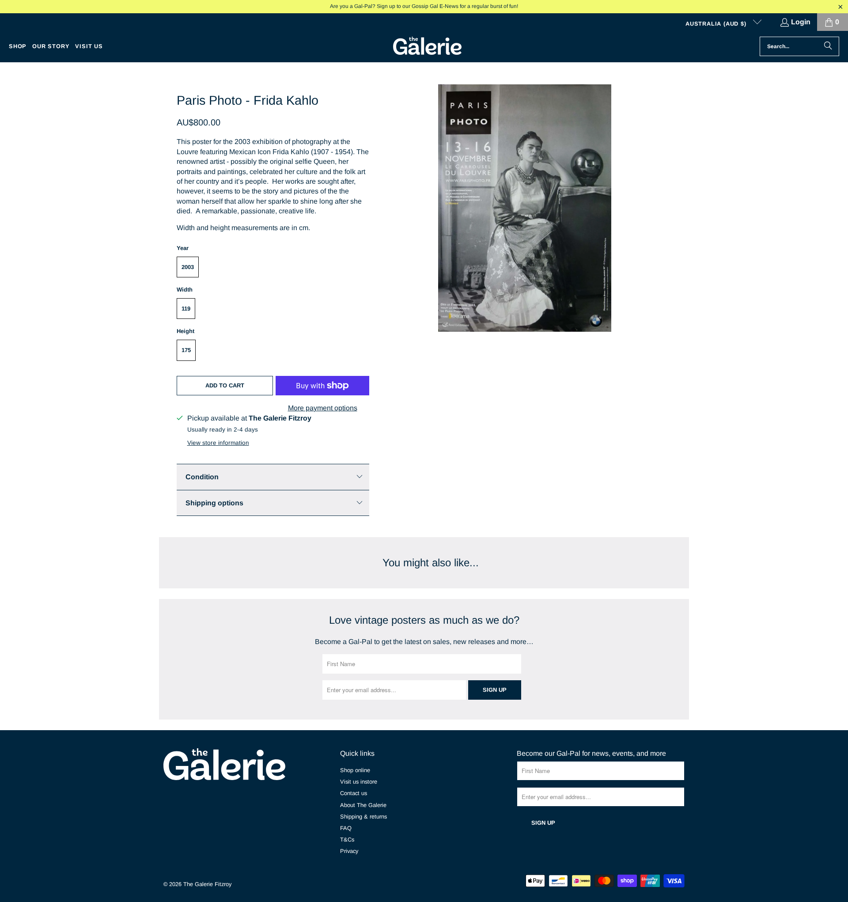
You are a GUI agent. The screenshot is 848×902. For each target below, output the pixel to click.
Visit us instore (358, 781)
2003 (188, 267)
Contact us (353, 793)
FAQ (346, 828)
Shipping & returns (363, 816)
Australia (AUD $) (716, 23)
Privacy (349, 851)
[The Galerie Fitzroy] (427, 46)
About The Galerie (363, 805)
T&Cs (347, 839)
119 (186, 308)
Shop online (355, 770)
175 (186, 350)
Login (800, 22)
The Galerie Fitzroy (207, 884)
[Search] (828, 46)
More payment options (322, 408)
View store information (218, 443)
